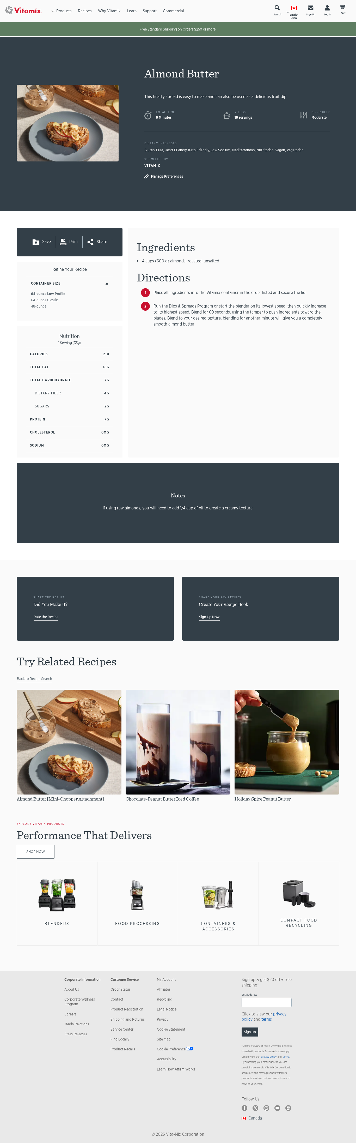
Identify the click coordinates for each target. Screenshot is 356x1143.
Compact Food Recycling (298, 922)
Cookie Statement (171, 1029)
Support (150, 11)
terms (266, 1019)
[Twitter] (255, 1108)
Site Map (163, 1039)
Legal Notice (166, 1009)
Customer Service (125, 979)
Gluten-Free (153, 150)
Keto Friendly (198, 150)
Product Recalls (123, 1049)
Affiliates (163, 989)
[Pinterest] (266, 1108)
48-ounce (38, 306)
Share (102, 241)
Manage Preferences (167, 176)
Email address (249, 994)
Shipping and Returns (128, 1019)
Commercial (173, 11)
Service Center (122, 1029)
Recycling (164, 999)
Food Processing (137, 923)
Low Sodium (220, 150)
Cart (343, 13)
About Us (71, 989)
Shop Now (35, 851)
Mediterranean (243, 150)
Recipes (85, 11)
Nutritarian (265, 150)
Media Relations (76, 1024)
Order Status (121, 989)
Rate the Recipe (46, 617)
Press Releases (75, 1034)
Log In (327, 14)
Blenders (57, 923)
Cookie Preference (171, 1049)
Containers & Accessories (218, 926)
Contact (117, 999)
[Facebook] (244, 1108)
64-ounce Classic (44, 300)
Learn (132, 11)
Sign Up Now (209, 617)
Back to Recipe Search (34, 678)
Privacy (162, 1019)
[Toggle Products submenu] (53, 10)
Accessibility (166, 1059)
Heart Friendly (176, 150)
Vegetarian (295, 150)
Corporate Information (82, 979)
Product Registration (127, 1009)
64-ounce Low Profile (48, 293)
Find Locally (120, 1039)
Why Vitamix (109, 11)
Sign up (250, 1032)
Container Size (45, 283)
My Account (166, 979)
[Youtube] (277, 1108)
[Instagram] (288, 1108)
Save (46, 241)
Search (277, 14)
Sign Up (310, 14)
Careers (70, 1014)
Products (64, 11)
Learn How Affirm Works (176, 1069)
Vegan (280, 150)
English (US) (294, 16)
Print (73, 241)
